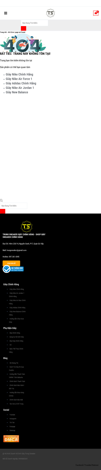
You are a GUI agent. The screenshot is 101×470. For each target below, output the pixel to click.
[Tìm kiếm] (23, 28)
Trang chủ (3, 32)
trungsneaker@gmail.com (16, 250)
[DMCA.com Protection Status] (11, 438)
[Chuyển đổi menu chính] (6, 13)
